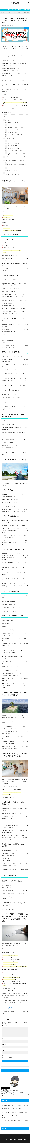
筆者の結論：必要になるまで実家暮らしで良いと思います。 (14, 161)
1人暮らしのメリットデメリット (11, 138)
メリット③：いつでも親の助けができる (14, 127)
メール (4, 1044)
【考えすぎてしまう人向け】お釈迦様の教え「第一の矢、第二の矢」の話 (14, 1116)
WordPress (23, 1139)
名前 (3, 1038)
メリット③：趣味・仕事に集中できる (13, 145)
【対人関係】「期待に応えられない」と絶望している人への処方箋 (15, 1105)
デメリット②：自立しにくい (12, 132)
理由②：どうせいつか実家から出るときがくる (15, 168)
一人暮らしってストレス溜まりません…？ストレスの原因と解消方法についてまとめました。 (15, 1121)
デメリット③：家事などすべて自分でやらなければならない (15, 154)
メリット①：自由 (9, 140)
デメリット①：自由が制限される (12, 129)
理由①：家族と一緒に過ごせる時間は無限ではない (15, 165)
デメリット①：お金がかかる (12, 148)
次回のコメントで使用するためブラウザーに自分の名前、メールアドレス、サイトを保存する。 (15, 1057)
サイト (3, 1050)
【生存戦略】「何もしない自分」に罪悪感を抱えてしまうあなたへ (15, 1108)
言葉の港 (19, 1137)
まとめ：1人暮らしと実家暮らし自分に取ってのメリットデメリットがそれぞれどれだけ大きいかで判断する (14, 173)
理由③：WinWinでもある (11, 170)
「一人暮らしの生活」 (9, 1008)
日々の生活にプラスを (13, 6)
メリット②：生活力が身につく (12, 143)
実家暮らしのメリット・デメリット (11, 120)
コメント (4, 1025)
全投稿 (8, 12)
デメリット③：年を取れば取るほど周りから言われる (15, 135)
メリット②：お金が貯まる (11, 125)
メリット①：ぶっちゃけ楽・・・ (12, 122)
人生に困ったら (4, 6)
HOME (3, 12)
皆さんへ (20, 6)
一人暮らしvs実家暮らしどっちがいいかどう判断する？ (14, 157)
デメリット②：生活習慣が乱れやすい (13, 150)
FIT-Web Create (12, 1139)
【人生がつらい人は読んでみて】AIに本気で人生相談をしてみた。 (15, 1112)
